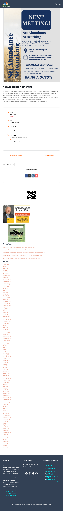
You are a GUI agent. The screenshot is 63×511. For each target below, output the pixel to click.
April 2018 (5, 427)
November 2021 (7, 356)
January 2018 (6, 430)
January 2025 (6, 299)
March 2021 (6, 371)
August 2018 (6, 421)
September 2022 (7, 342)
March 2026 (6, 274)
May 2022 (5, 349)
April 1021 (5, 447)
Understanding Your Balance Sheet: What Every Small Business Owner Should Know (24, 252)
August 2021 (6, 362)
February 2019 (6, 415)
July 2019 (5, 406)
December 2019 (7, 397)
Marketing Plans (10, 492)
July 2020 (5, 384)
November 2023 (7, 320)
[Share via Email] (36, 175)
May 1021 (5, 445)
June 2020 (5, 386)
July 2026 (5, 266)
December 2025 (7, 279)
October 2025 (6, 283)
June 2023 (5, 327)
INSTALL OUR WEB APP (52, 467)
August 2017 (6, 438)
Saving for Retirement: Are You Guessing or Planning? (16, 250)
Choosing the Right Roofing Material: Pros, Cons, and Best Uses (19, 247)
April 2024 (5, 314)
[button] (56, 4)
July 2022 (5, 345)
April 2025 (5, 294)
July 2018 (5, 423)
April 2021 (5, 369)
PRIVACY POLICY (50, 471)
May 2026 (5, 270)
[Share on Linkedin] (33, 175)
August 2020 (6, 382)
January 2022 (6, 355)
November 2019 (7, 399)
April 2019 (5, 412)
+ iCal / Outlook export (48, 155)
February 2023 (6, 333)
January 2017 (6, 441)
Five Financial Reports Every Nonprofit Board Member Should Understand (21, 258)
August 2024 (6, 307)
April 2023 (5, 329)
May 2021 (5, 367)
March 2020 (6, 391)
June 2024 (5, 310)
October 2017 (6, 434)
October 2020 (6, 380)
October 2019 (6, 401)
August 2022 (6, 344)
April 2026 (5, 272)
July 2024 (5, 309)
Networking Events (15, 130)
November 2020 (7, 379)
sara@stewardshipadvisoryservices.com (22, 141)
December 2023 (7, 318)
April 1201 (5, 443)
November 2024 (7, 301)
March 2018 (6, 428)
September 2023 (7, 321)
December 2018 (7, 417)
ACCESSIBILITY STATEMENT (50, 469)
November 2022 (7, 338)
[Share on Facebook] (26, 175)
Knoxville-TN (10, 164)
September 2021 (7, 360)
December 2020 (7, 377)
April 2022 (5, 351)
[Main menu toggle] (59, 4)
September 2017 (7, 436)
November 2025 (7, 281)
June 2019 (5, 408)
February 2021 (6, 373)
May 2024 (5, 312)
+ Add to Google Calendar (15, 155)
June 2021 (5, 366)
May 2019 (5, 410)
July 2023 (5, 325)
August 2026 (6, 264)
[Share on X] (29, 175)
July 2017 (5, 439)
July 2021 (5, 364)
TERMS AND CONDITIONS (50, 474)
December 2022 (7, 336)
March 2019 (6, 414)
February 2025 (6, 297)
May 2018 (5, 425)
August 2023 (6, 323)
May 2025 (5, 292)
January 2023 (6, 334)
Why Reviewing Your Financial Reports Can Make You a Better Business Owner (22, 255)
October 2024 (6, 303)
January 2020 (6, 395)
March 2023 (6, 331)
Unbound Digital (47, 504)
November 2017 (7, 432)
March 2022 (6, 353)
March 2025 (6, 296)
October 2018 (6, 419)
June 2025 (5, 290)
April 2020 (5, 390)
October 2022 (6, 340)
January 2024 (6, 316)
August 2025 (6, 286)
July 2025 (5, 288)
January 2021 (6, 375)
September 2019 (7, 403)
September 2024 (7, 305)
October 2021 (6, 358)
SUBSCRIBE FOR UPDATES (50, 464)
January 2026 (6, 277)
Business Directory (11, 490)
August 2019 (6, 404)
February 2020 (6, 393)
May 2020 (5, 388)
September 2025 (7, 285)
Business (13, 129)
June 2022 (5, 347)
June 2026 (5, 268)
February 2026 (6, 275)
